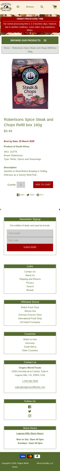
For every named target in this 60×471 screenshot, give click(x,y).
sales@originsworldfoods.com (30, 387)
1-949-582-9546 (30, 381)
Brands (30, 290)
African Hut (30, 311)
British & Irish (30, 339)
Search (30, 286)
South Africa (30, 346)
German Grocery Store (30, 314)
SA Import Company (30, 322)
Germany (30, 343)
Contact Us (30, 271)
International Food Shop (30, 318)
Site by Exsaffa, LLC (45, 463)
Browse (30, 6)
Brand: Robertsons (13, 155)
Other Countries (30, 350)
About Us (30, 275)
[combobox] (42, 7)
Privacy (30, 282)
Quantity (11, 184)
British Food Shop (30, 307)
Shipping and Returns (30, 279)
